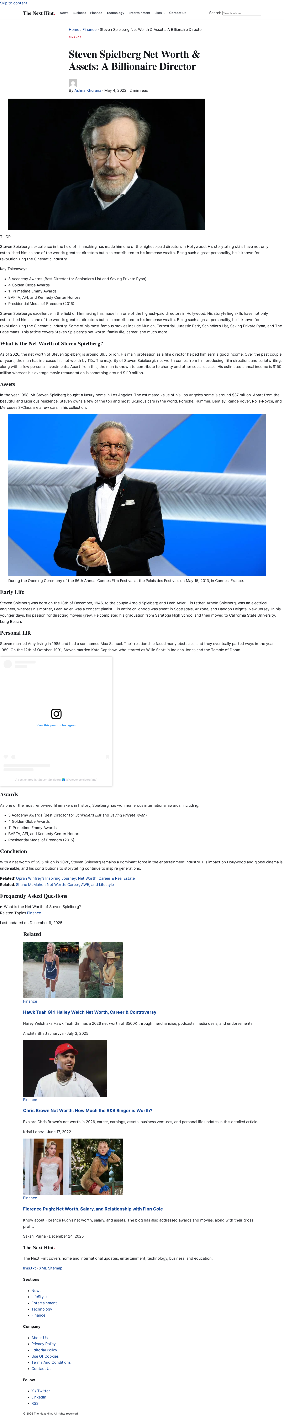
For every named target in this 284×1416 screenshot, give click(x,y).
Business (79, 13)
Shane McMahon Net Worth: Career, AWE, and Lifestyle (65, 884)
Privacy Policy (43, 1344)
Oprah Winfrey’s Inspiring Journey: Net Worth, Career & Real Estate (75, 878)
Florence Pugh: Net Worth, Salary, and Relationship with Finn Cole (93, 1209)
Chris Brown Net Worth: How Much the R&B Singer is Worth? (87, 1110)
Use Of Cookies (45, 1356)
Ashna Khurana (87, 90)
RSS (34, 1403)
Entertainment (139, 13)
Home (74, 29)
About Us (39, 1338)
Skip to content (13, 3)
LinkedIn (38, 1397)
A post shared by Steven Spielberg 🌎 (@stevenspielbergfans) (56, 779)
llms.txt (29, 1268)
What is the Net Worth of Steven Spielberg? (42, 906)
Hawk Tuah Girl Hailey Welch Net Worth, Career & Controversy (89, 1012)
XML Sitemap (50, 1268)
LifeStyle (39, 1296)
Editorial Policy (44, 1350)
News (64, 13)
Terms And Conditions (51, 1362)
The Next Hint (39, 12)
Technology (115, 13)
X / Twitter (40, 1391)
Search (215, 13)
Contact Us (177, 13)
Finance (96, 13)
